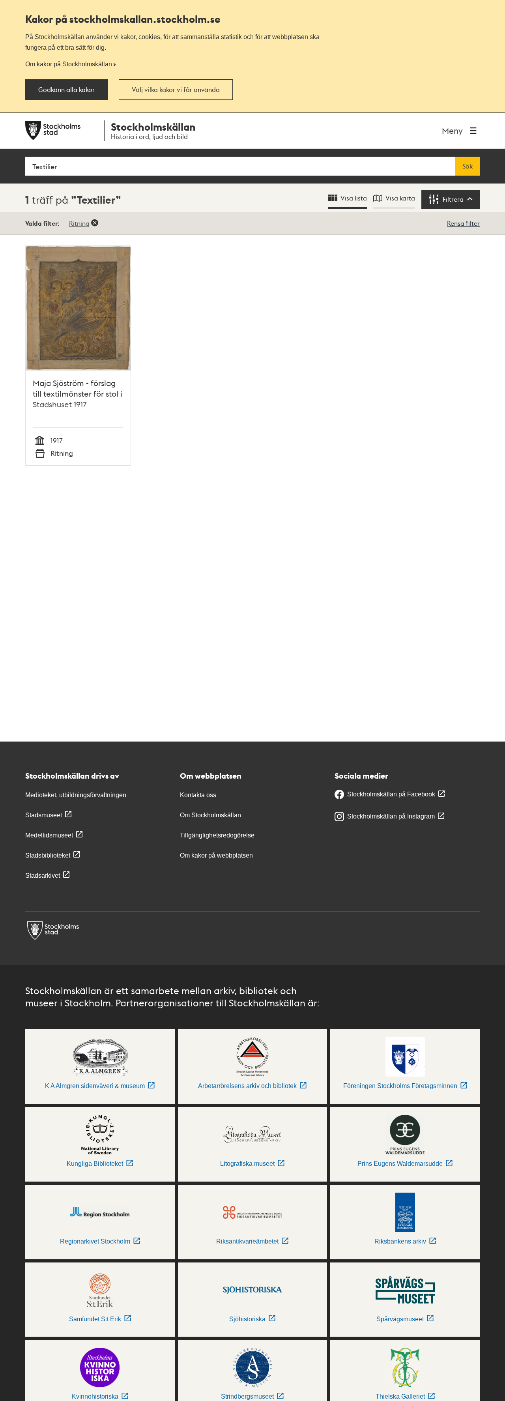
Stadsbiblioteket (47, 855)
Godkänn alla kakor (66, 90)
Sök (467, 166)
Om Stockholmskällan (210, 815)
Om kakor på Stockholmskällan (68, 63)
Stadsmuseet (43, 815)
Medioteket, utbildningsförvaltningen (75, 795)
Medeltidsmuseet (49, 835)
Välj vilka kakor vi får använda (176, 90)
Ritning (79, 223)
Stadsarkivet (42, 875)
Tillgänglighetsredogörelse (217, 835)
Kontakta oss (198, 795)
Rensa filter (463, 223)
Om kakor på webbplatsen (216, 855)
